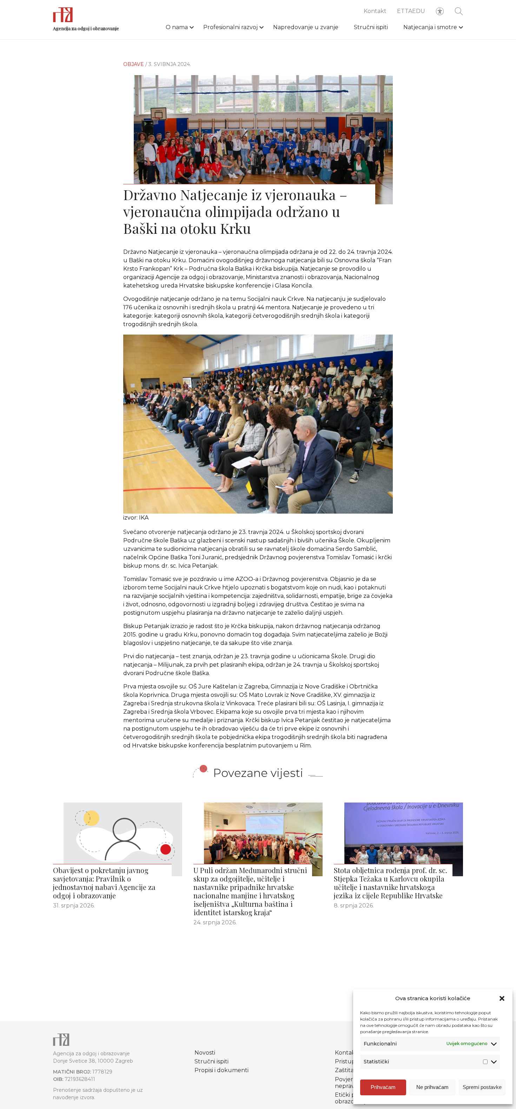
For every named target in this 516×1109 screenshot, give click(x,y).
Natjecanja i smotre (430, 27)
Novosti (204, 1052)
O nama (177, 27)
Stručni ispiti (371, 27)
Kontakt (375, 11)
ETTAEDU (411, 11)
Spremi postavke (482, 1087)
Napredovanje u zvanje (305, 27)
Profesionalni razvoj (230, 27)
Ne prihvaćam (432, 1087)
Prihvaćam (383, 1087)
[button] (501, 998)
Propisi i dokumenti (221, 1070)
